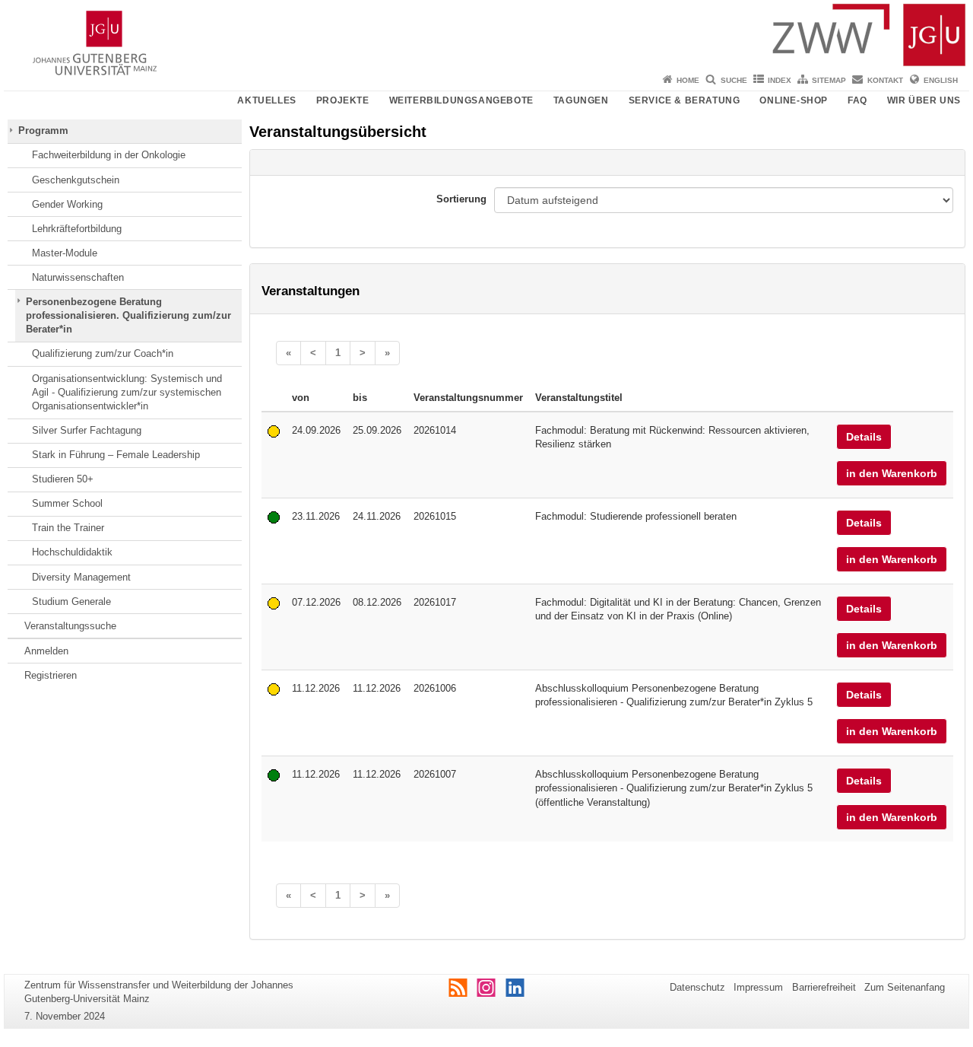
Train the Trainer (68, 527)
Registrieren (50, 675)
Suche (734, 80)
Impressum (758, 987)
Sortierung (461, 199)
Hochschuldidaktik (72, 552)
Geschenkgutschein (75, 180)
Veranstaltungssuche (70, 626)
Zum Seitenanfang (904, 987)
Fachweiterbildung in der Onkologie (108, 155)
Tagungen (581, 100)
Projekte (342, 100)
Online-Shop (793, 100)
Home (688, 80)
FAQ (857, 100)
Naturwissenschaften (78, 277)
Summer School (67, 503)
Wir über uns (924, 100)
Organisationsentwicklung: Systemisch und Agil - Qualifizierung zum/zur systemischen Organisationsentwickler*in (127, 392)
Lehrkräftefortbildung (77, 228)
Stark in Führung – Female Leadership (116, 454)
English (941, 80)
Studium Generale (71, 601)
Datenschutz (697, 987)
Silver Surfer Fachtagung (86, 430)
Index (779, 80)
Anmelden (46, 651)
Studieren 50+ (62, 479)
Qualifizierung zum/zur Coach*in (102, 353)
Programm (43, 130)
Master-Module (64, 253)
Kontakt (885, 80)
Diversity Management (81, 577)
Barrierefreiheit (824, 987)
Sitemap (829, 80)
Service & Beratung (684, 100)
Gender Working (67, 204)
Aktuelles (266, 100)
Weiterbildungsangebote (461, 100)
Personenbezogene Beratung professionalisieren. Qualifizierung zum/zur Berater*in (128, 316)
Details (864, 437)
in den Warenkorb (891, 473)
